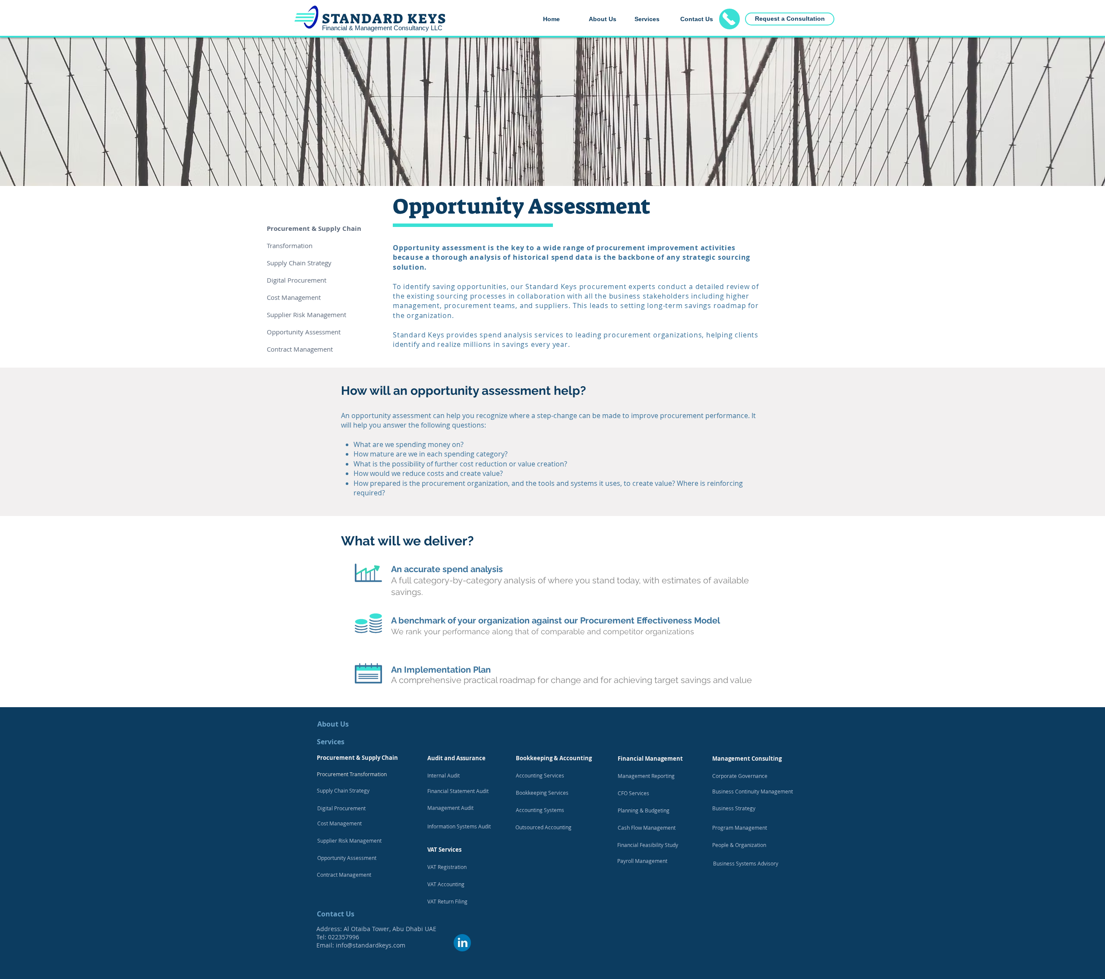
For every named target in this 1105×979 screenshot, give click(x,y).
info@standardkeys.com (370, 945)
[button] (651, 19)
